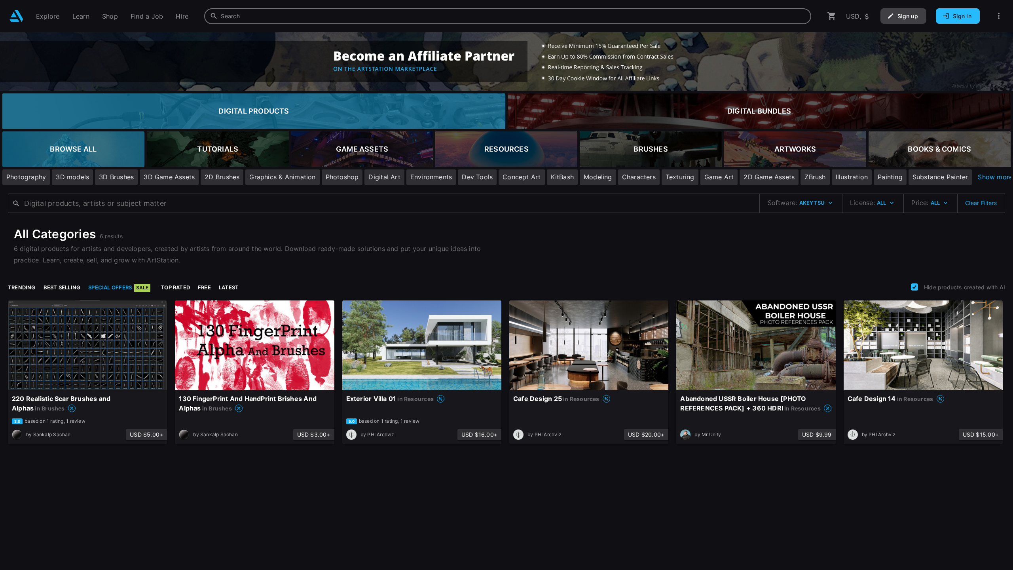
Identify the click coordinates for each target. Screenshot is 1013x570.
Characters (639, 177)
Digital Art (384, 177)
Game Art (719, 177)
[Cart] (832, 16)
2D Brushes (222, 177)
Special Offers (118, 287)
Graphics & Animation (282, 177)
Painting (890, 177)
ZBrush (814, 177)
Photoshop (342, 177)
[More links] (999, 16)
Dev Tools (477, 177)
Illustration (852, 177)
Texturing (680, 177)
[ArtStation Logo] (16, 16)
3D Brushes (116, 177)
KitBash (562, 177)
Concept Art (522, 177)
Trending (22, 287)
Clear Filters (981, 203)
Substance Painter (940, 177)
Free (204, 287)
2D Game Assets (769, 177)
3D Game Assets (169, 177)
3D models (72, 177)
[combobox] (507, 16)
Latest (229, 287)
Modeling (598, 177)
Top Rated (175, 287)
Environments (431, 177)
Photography (26, 177)
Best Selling (62, 287)
